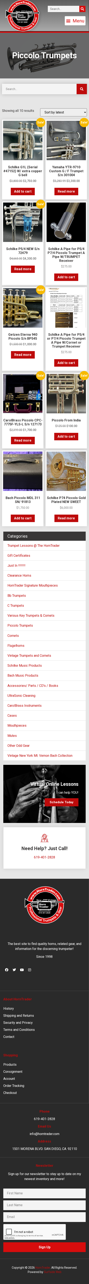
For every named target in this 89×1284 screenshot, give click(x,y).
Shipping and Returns (18, 1016)
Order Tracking (13, 1086)
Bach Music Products (22, 675)
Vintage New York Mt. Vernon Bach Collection (39, 756)
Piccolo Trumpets (20, 625)
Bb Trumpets (16, 596)
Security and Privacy (18, 1023)
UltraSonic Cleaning (21, 696)
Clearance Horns (19, 575)
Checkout (10, 1093)
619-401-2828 (44, 857)
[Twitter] (14, 970)
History (8, 1009)
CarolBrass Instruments (24, 706)
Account (9, 1079)
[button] (75, 20)
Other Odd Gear (18, 746)
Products (10, 1065)
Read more (66, 191)
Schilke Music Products (24, 666)
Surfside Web (52, 1272)
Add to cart (22, 191)
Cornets (13, 636)
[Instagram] (29, 970)
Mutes (12, 736)
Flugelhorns (15, 646)
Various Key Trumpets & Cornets (30, 616)
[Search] (82, 9)
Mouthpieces (16, 725)
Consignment (12, 1072)
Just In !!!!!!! (16, 566)
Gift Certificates (18, 556)
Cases (12, 716)
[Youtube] (22, 970)
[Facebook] (6, 970)
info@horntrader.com (44, 1134)
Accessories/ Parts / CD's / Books (32, 686)
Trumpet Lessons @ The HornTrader (33, 546)
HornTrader (42, 1267)
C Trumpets (15, 606)
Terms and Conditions (19, 1030)
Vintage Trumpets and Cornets (29, 656)
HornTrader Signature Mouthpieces (32, 585)
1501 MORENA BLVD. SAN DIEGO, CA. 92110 (44, 1149)
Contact (8, 1037)
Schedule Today (61, 802)
